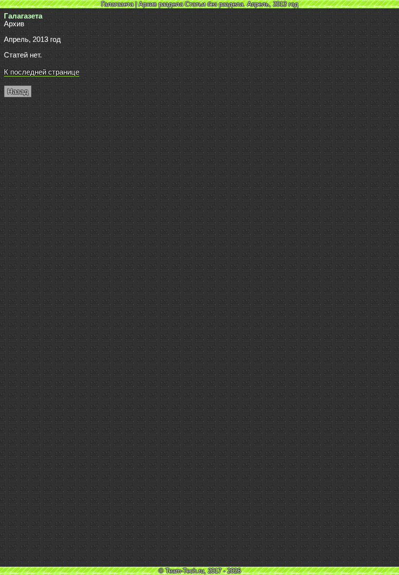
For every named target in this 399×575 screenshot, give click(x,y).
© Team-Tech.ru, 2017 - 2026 (200, 571)
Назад (17, 92)
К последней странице (41, 72)
